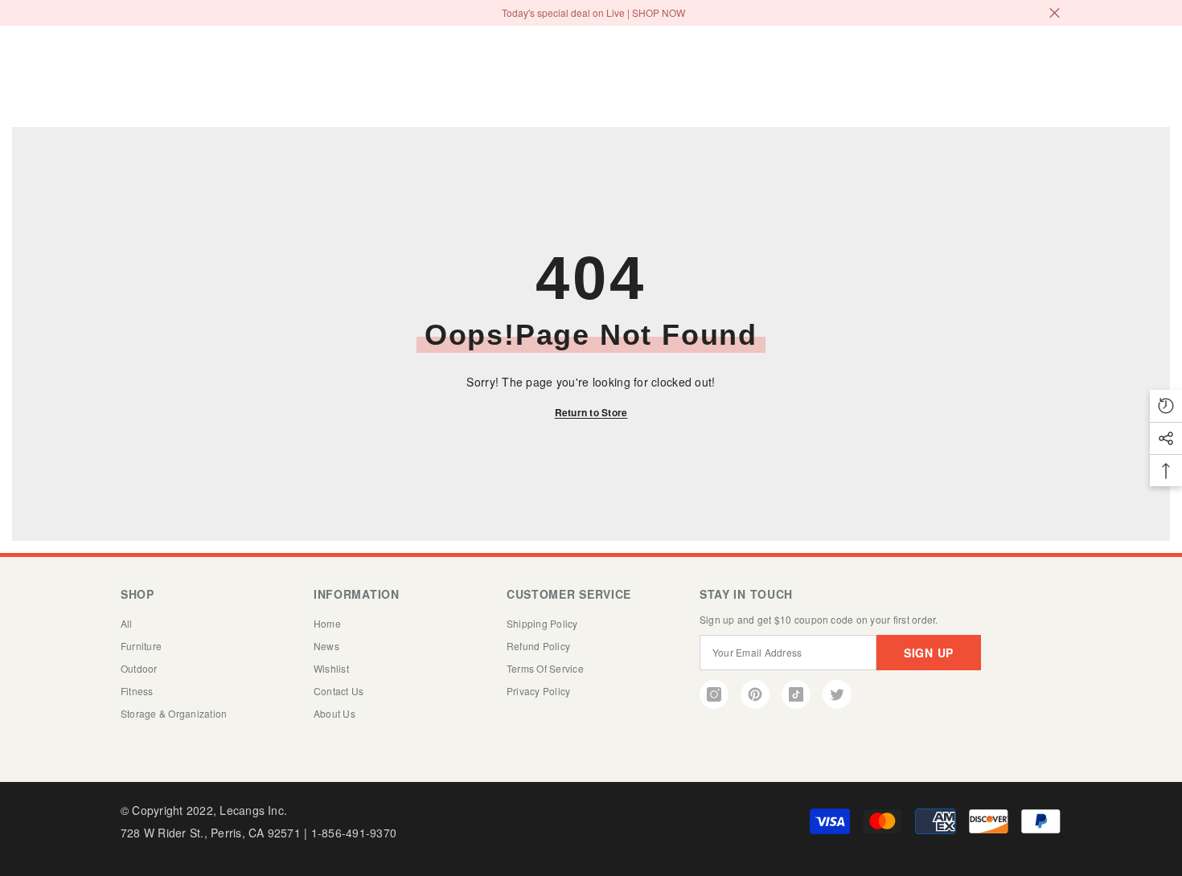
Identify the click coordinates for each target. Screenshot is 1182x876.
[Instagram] (714, 694)
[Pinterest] (755, 694)
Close (1054, 13)
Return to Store (591, 412)
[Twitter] (837, 694)
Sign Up (929, 653)
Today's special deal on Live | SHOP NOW (593, 12)
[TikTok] (796, 694)
